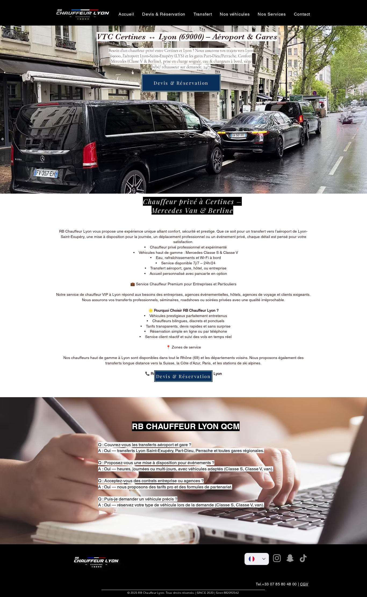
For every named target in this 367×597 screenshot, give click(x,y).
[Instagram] (277, 558)
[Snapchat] (290, 558)
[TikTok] (303, 558)
